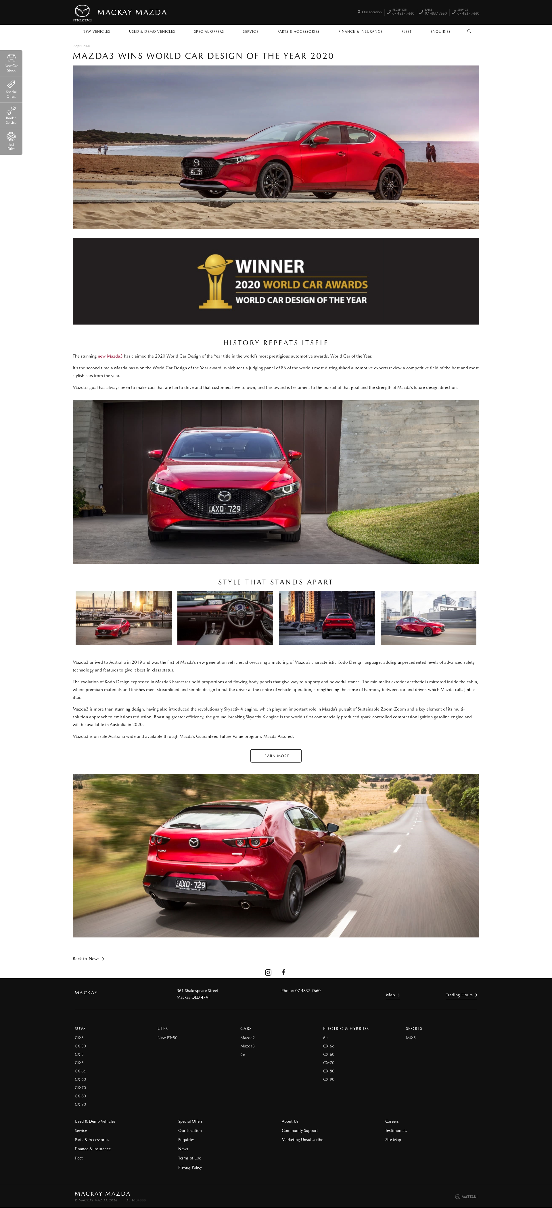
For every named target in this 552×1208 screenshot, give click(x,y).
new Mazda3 (110, 356)
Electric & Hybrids (346, 1028)
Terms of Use (189, 1158)
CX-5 (79, 1054)
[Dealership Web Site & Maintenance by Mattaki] (466, 1197)
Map (390, 994)
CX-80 (80, 1096)
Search (469, 30)
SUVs (80, 1028)
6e (242, 1054)
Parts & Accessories (298, 32)
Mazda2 (247, 1037)
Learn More (276, 756)
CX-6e (80, 1071)
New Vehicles (96, 32)
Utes (163, 1028)
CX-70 (80, 1087)
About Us (290, 1121)
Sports (414, 1028)
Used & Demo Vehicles (152, 32)
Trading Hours (459, 994)
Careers (392, 1121)
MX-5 (411, 1037)
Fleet (407, 32)
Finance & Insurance (360, 32)
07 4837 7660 (403, 12)
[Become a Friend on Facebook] (284, 972)
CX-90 (80, 1104)
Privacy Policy (190, 1167)
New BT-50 (167, 1037)
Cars (246, 1028)
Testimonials (396, 1130)
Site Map (393, 1139)
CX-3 (79, 1037)
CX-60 (80, 1079)
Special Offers (209, 32)
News (183, 1149)
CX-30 (80, 1046)
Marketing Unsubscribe (302, 1139)
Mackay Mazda (132, 12)
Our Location (372, 12)
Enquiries (441, 32)
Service (250, 32)
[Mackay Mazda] (83, 12)
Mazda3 (247, 1046)
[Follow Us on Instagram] (268, 972)
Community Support (300, 1130)
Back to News (86, 958)
